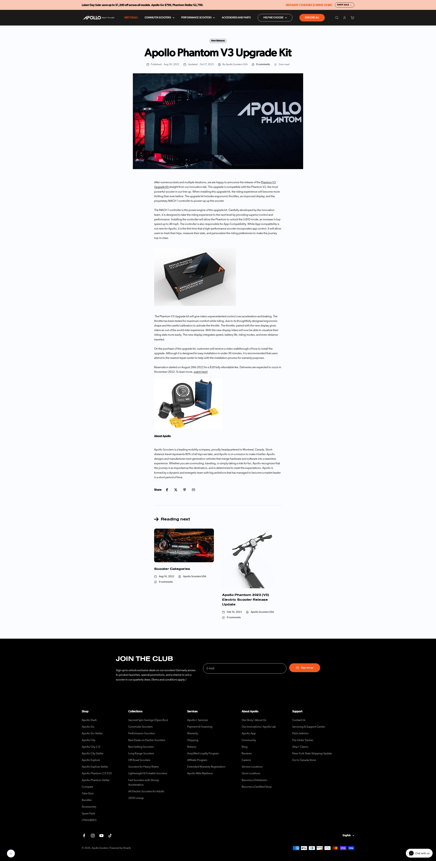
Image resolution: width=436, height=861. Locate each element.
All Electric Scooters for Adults (146, 791)
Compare (87, 786)
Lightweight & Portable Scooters (147, 773)
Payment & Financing (199, 726)
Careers (246, 760)
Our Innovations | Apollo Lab (259, 726)
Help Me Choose (273, 17)
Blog (244, 746)
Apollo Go (88, 726)
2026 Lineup (136, 798)
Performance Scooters (196, 17)
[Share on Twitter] (175, 489)
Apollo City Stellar (92, 753)
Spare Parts (88, 813)
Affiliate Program (197, 760)
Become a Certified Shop (257, 786)
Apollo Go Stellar (92, 733)
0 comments (263, 64)
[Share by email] (193, 489)
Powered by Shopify (120, 848)
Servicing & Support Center (308, 726)
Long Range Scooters (141, 753)
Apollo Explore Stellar (95, 766)
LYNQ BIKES (89, 820)
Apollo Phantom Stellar (96, 780)
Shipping (192, 740)
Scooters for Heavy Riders (143, 766)
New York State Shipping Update (312, 753)
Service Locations (252, 766)
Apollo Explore (91, 760)
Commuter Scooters (158, 17)
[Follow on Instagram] (92, 835)
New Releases (218, 41)
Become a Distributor (254, 780)
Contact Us (298, 720)
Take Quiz (88, 793)
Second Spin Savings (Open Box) (148, 720)
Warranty (192, 733)
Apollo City (88, 740)
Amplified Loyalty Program (203, 753)
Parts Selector (300, 733)
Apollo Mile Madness (200, 773)
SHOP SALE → (344, 5)
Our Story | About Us (254, 720)
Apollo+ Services (197, 720)
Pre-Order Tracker (302, 740)
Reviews (247, 753)
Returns (191, 746)
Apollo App (249, 733)
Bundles (87, 800)
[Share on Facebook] (167, 489)
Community (249, 740)
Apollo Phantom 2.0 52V (97, 773)
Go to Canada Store (304, 760)
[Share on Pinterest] (184, 489)
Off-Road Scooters (139, 760)
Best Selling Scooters (141, 746)
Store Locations (251, 773)
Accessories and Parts (236, 17)
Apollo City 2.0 (91, 746)
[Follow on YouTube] (101, 835)
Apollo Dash (89, 720)
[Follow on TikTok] (110, 835)
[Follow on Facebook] (84, 835)
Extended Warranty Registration (206, 766)
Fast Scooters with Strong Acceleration (143, 782)
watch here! (201, 371)
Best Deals (131, 17)
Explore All (312, 17)
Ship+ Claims (300, 746)
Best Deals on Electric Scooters (146, 740)
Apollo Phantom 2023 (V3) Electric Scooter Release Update (245, 599)
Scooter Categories (172, 568)
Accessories (89, 806)
